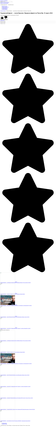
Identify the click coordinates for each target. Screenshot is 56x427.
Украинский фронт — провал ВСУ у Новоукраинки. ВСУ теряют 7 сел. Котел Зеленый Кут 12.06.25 (15, 328)
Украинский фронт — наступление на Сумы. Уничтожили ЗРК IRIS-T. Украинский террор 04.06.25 (15, 420)
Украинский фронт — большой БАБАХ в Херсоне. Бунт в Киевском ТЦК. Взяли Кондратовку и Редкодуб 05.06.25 (17, 409)
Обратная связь (4, 423)
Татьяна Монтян (4, 7)
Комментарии (2, 20)
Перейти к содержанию (3, 0)
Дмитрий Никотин (5, 8)
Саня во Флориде (4, 9)
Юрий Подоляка (4, 6)
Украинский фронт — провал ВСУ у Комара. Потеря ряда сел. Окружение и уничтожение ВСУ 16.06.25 (16, 305)
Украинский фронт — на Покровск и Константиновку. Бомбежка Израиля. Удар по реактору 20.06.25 (15, 282)
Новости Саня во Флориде (4, 3)
